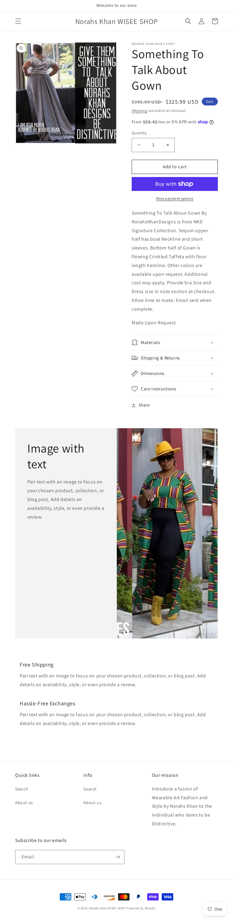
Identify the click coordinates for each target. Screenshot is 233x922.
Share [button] (144, 405)
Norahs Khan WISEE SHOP (107, 908)
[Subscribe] (117, 857)
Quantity (139, 132)
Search (22, 789)
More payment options (175, 198)
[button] (18, 21)
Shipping (139, 110)
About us (24, 802)
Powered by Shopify (141, 908)
